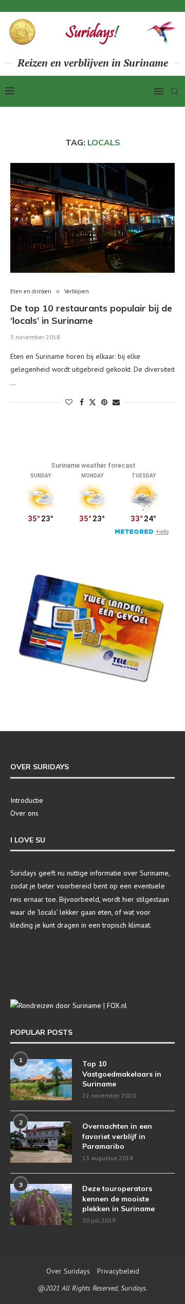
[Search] (175, 91)
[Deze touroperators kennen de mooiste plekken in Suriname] (41, 1204)
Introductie (26, 800)
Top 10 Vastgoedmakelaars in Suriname (121, 1073)
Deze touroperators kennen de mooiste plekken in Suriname (118, 1198)
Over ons (24, 813)
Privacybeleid (118, 1271)
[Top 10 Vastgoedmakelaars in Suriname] (41, 1079)
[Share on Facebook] (82, 402)
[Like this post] (68, 402)
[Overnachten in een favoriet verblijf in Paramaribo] (41, 1142)
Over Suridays (68, 1271)
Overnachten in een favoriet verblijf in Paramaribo (117, 1136)
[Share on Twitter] (92, 402)
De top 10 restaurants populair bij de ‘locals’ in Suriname (91, 314)
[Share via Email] (116, 402)
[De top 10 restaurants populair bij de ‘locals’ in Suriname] (92, 218)
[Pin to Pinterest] (104, 402)
